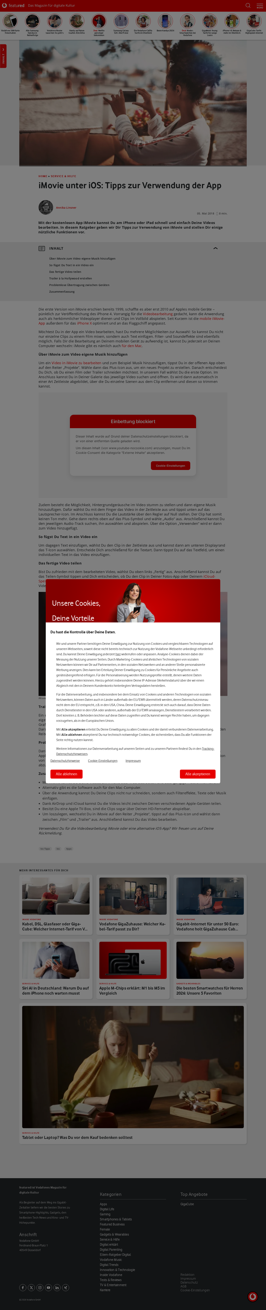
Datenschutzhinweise (65, 761)
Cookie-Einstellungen (102, 761)
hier (118, 654)
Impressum (133, 761)
